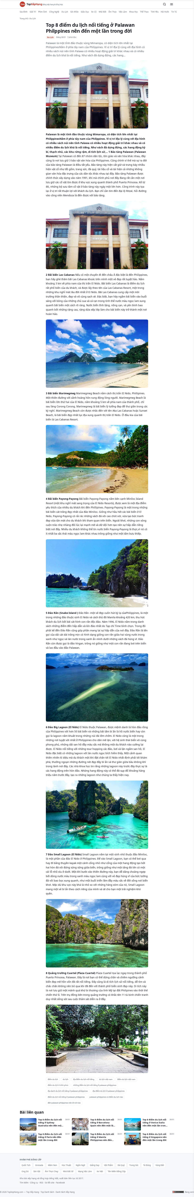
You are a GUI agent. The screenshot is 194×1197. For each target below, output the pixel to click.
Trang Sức (133, 1165)
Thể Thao (144, 12)
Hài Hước (165, 12)
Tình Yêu (154, 12)
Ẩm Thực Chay (51, 1171)
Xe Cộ (93, 12)
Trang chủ (24, 18)
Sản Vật (36, 1171)
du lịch (65, 1079)
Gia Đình (23, 12)
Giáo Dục (85, 12)
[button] (164, 4)
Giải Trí (33, 12)
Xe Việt (100, 1171)
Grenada (39, 1165)
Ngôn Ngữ (80, 1165)
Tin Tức (174, 12)
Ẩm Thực (113, 12)
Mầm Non (52, 1165)
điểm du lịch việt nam (126, 1079)
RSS (41, 1182)
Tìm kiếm (24, 1182)
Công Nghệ (54, 12)
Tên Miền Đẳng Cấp (117, 1171)
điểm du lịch (53, 1079)
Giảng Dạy (94, 1165)
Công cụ (34, 1182)
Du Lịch (64, 12)
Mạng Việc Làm (85, 1171)
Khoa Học (133, 12)
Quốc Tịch (26, 1165)
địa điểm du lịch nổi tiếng (83, 1079)
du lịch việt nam (105, 1079)
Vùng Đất (160, 1165)
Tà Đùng (147, 1165)
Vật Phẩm (108, 1165)
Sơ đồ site (49, 1182)
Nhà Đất (102, 12)
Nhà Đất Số (68, 1171)
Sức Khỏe (74, 12)
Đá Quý (121, 1165)
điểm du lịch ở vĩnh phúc (58, 1085)
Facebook (60, 1182)
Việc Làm (123, 12)
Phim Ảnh (42, 12)
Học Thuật (66, 1165)
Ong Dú (25, 1171)
